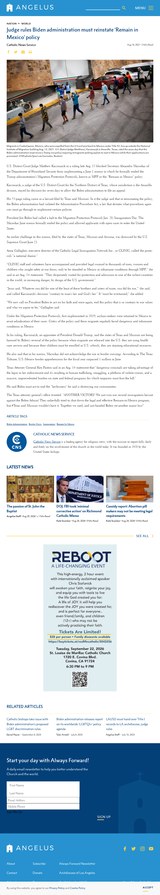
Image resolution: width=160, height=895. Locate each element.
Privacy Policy (57, 888)
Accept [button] (148, 887)
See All (142, 536)
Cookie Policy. (78, 888)
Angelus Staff (14, 516)
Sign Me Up (14, 812)
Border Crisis (35, 424)
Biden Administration (17, 424)
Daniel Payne (13, 734)
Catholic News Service (21, 45)
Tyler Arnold (62, 734)
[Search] (123, 7)
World (26, 23)
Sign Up (104, 817)
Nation (12, 23)
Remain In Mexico (65, 424)
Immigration (49, 424)
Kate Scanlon (63, 520)
